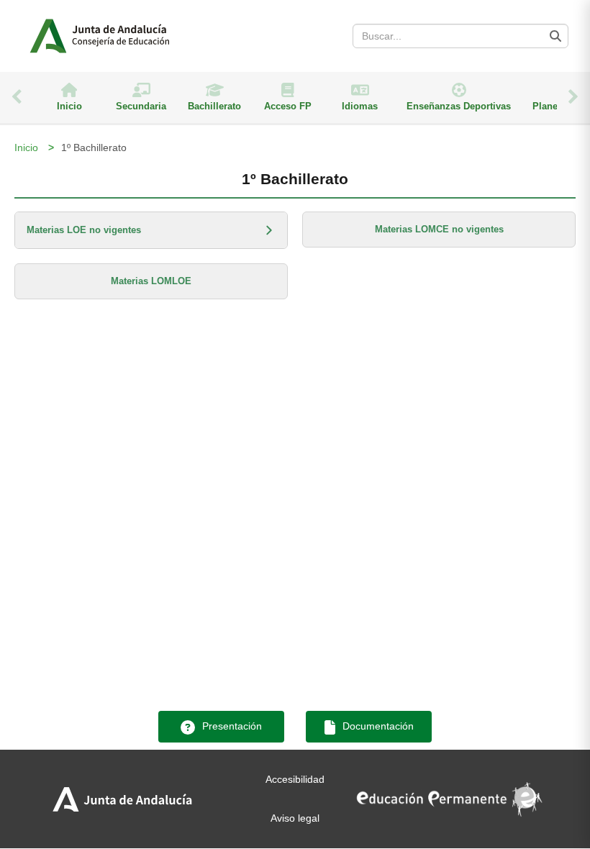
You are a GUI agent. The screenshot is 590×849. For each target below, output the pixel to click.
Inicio (26, 147)
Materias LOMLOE (151, 281)
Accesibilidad (295, 779)
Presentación (230, 726)
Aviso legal (295, 818)
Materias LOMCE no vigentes (439, 229)
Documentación (377, 726)
